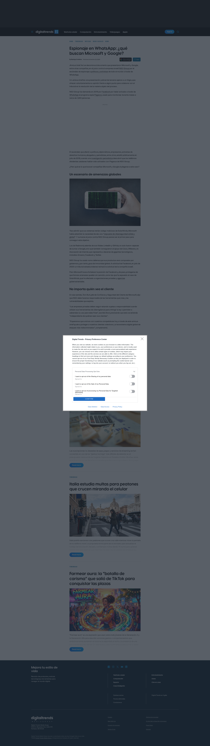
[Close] (143, 339)
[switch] (132, 376)
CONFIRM (89, 399)
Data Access (105, 407)
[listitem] (105, 371)
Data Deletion (92, 407)
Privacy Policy (117, 407)
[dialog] (105, 373)
